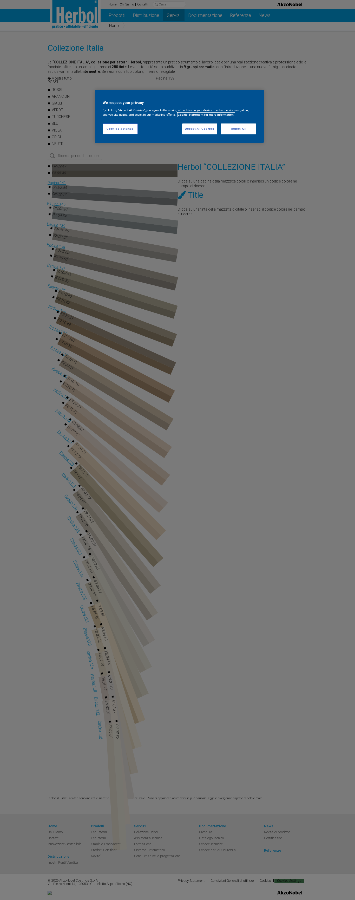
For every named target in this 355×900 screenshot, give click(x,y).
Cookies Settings (120, 129)
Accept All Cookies (199, 129)
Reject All (238, 129)
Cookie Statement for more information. (206, 114)
